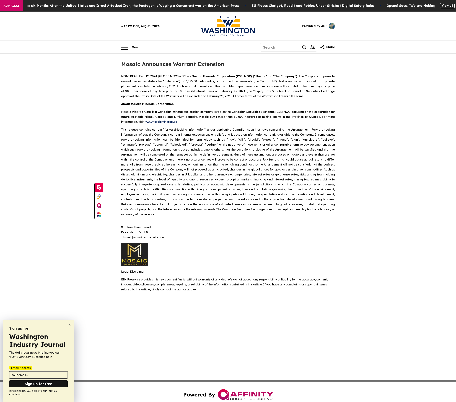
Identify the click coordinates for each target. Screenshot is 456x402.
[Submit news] (99, 187)
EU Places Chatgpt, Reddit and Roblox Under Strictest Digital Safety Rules (313, 6)
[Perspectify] (99, 196)
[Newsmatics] (99, 214)
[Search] (304, 47)
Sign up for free (38, 384)
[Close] (69, 324)
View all (447, 5)
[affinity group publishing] (99, 205)
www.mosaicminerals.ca (160, 122)
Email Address (21, 368)
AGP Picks (12, 5)
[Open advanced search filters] (312, 47)
